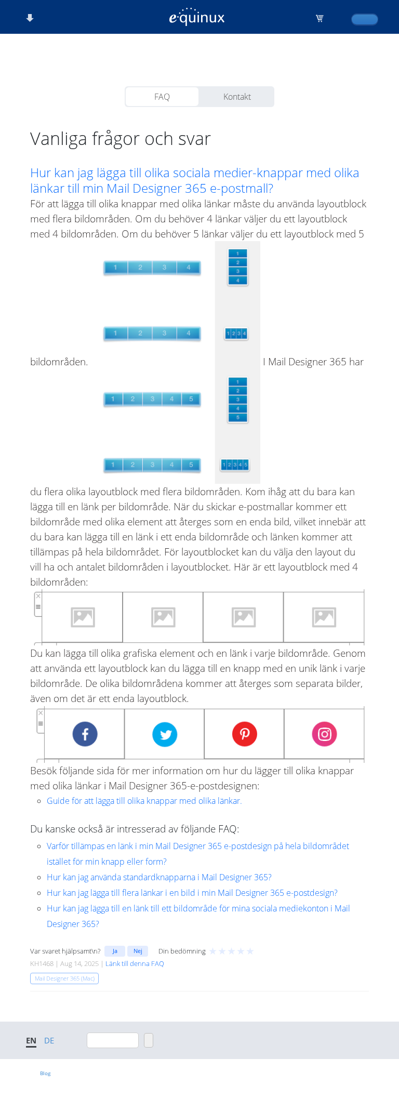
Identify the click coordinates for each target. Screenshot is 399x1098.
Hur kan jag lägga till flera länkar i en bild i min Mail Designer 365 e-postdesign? (192, 892)
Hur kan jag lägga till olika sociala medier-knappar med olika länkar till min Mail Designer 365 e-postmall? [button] (195, 180)
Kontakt (237, 96)
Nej (138, 951)
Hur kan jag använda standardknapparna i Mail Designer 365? (159, 877)
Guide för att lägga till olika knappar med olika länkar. (144, 800)
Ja (115, 951)
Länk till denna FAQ (134, 963)
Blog (45, 1073)
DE (49, 1040)
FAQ (162, 96)
